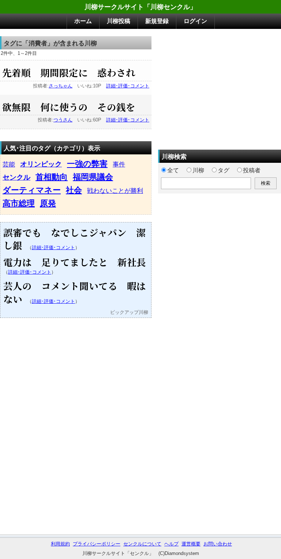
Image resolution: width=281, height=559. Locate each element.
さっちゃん (60, 86)
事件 (119, 164)
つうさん (62, 120)
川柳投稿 (118, 21)
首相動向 (51, 176)
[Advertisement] (219, 87)
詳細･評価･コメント (127, 86)
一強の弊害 (87, 163)
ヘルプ (171, 544)
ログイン (195, 21)
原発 (48, 203)
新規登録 (157, 21)
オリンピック (41, 164)
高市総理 (19, 203)
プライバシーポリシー (96, 544)
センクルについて (142, 544)
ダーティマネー (32, 190)
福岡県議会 (93, 176)
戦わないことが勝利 (115, 190)
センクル (16, 177)
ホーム (83, 21)
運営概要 (191, 544)
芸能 (9, 164)
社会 (74, 190)
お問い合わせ (217, 544)
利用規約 (60, 544)
